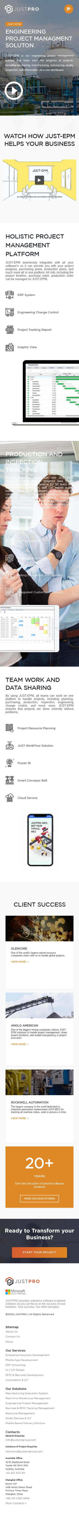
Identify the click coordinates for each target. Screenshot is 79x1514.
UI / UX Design (15, 1369)
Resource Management (20, 1413)
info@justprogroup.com (21, 1439)
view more (18, 962)
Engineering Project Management (27, 1403)
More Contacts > (16, 1503)
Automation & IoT (17, 1379)
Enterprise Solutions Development (27, 1355)
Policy (9, 1341)
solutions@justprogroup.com (24, 1451)
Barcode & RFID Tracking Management (30, 1408)
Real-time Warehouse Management (28, 1398)
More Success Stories (39, 1198)
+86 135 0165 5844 (18, 1498)
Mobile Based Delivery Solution (25, 1423)
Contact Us (13, 1336)
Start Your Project (39, 1252)
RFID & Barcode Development (25, 1375)
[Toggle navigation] (68, 9)
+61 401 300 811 (15, 1473)
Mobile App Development (22, 1360)
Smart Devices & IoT (18, 1418)
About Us (12, 1331)
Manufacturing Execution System (27, 1393)
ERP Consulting (15, 1364)
